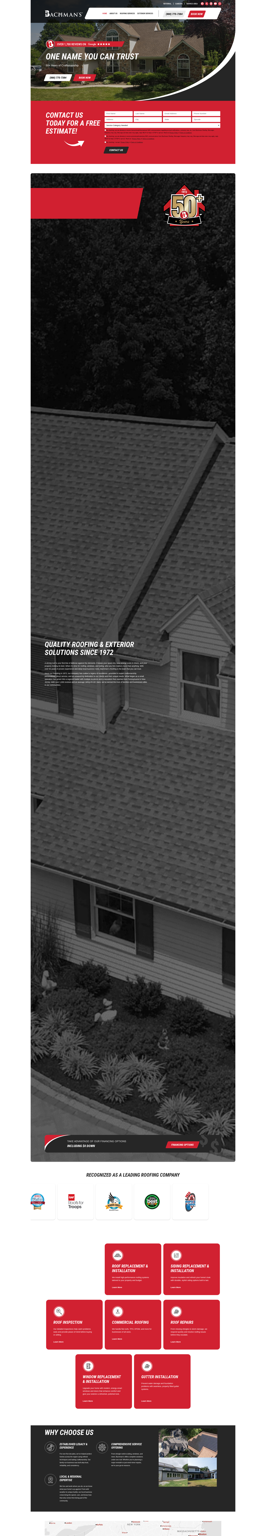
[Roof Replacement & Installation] (117, 1255)
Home (104, 13)
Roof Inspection (67, 1322)
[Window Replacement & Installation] (88, 1366)
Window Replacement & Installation (102, 1379)
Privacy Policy (173, 132)
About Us (113, 13)
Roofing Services (127, 13)
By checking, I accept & (125, 142)
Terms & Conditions (186, 132)
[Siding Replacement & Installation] (176, 1255)
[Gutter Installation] (147, 1366)
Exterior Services (145, 13)
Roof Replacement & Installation (130, 1268)
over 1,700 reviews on (71, 44)
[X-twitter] (206, 3)
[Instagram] (219, 3)
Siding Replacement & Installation (190, 1268)
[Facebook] (202, 3)
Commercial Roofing (130, 1322)
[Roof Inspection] (59, 1311)
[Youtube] (215, 3)
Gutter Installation (159, 1377)
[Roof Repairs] (176, 1311)
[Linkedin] (211, 3)
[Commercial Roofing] (117, 1311)
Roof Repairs (182, 1322)
